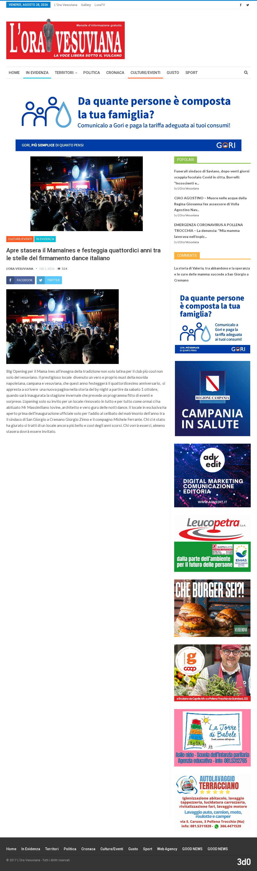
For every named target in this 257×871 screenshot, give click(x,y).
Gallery (86, 5)
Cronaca (115, 72)
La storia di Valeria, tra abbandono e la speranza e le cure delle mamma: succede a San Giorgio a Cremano (212, 274)
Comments (187, 255)
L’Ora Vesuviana (65, 5)
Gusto (173, 72)
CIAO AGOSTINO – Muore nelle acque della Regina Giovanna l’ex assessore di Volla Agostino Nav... (210, 204)
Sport (191, 72)
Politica (91, 72)
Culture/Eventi (145, 72)
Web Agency (167, 849)
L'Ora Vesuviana (188, 188)
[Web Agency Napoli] (244, 861)
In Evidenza (37, 72)
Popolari (185, 160)
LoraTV (100, 5)
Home (14, 72)
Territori (64, 72)
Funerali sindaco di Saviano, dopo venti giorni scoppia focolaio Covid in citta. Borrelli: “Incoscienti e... (211, 177)
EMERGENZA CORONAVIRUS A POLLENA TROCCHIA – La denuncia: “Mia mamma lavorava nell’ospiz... (208, 231)
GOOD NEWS (192, 849)
